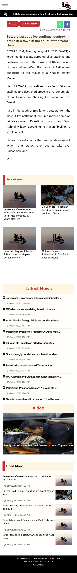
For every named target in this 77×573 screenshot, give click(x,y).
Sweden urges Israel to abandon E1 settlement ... (34, 399)
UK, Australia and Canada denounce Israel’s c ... (34, 376)
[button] (8, 429)
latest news (38, 289)
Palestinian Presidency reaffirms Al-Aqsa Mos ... (33, 331)
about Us (54, 558)
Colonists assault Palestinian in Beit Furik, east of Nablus (55, 254)
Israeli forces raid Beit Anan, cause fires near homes (28, 537)
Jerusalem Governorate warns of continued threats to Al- (27, 478)
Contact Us (23, 558)
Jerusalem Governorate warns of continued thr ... (34, 298)
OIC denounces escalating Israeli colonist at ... (32, 309)
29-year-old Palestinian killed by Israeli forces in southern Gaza (55, 210)
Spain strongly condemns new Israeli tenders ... (33, 354)
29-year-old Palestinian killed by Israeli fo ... (30, 343)
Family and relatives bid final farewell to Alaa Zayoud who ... (38, 447)
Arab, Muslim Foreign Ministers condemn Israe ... (34, 320)
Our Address (40, 558)
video (38, 408)
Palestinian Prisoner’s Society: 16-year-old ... (31, 388)
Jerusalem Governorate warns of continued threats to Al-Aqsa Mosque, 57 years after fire (19, 214)
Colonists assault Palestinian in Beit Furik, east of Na (29, 522)
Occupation (30, 24)
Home (12, 24)
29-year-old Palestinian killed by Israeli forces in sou (28, 493)
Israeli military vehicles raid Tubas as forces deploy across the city (19, 254)
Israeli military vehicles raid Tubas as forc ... (31, 365)
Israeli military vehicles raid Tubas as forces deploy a (27, 507)
